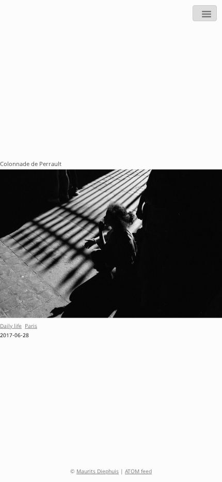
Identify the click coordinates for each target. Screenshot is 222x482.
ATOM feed (138, 472)
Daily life (11, 326)
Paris (31, 326)
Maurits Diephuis (97, 472)
